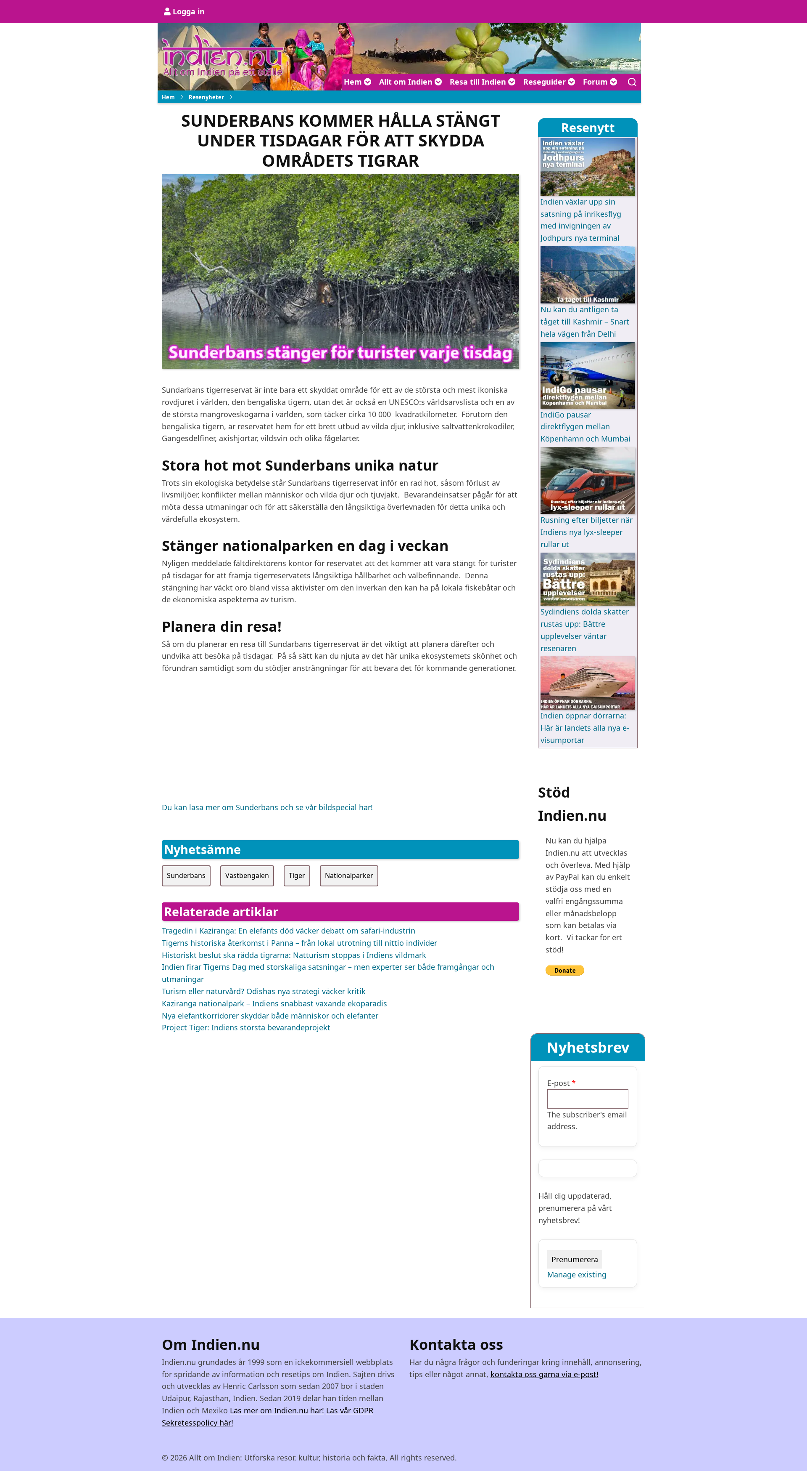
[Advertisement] (340, 742)
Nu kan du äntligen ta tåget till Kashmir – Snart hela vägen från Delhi (585, 321)
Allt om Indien (407, 82)
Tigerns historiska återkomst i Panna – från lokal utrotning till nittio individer (299, 943)
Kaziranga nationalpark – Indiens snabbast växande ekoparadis (274, 1003)
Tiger (297, 875)
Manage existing (577, 1274)
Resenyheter (206, 97)
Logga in (189, 11)
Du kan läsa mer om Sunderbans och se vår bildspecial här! (267, 807)
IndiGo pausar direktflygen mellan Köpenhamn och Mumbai (585, 427)
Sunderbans (186, 875)
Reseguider (545, 82)
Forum (596, 82)
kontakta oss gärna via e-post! (545, 1374)
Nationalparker (349, 875)
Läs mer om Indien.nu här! (277, 1410)
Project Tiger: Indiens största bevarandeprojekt (246, 1027)
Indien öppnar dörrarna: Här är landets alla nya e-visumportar (585, 727)
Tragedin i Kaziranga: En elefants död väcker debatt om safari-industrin (288, 931)
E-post (558, 1083)
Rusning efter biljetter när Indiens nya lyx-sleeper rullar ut (587, 532)
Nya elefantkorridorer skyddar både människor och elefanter (270, 1016)
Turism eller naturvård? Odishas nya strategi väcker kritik (264, 991)
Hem (354, 82)
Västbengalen (247, 875)
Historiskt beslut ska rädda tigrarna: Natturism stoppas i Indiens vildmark (294, 955)
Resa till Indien (479, 82)
